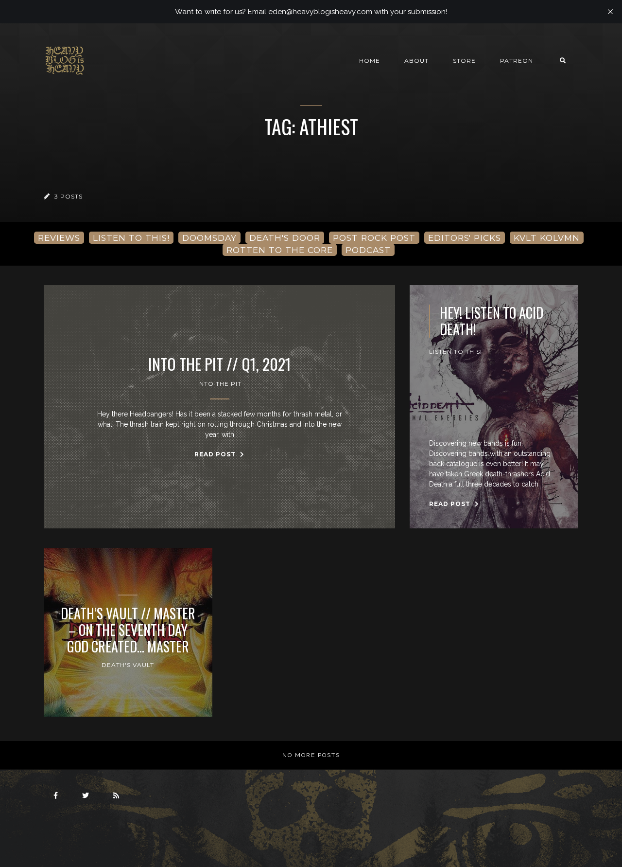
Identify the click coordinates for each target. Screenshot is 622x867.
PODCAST (368, 250)
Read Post (216, 454)
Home (369, 60)
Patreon (516, 60)
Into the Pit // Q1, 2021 (219, 364)
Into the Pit (219, 383)
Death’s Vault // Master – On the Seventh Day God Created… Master (128, 629)
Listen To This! (455, 351)
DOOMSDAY (209, 238)
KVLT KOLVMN (547, 238)
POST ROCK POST (374, 238)
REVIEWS (59, 238)
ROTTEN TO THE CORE (279, 250)
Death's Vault (128, 664)
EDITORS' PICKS (464, 238)
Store (464, 60)
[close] (610, 11)
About (416, 60)
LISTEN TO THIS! (131, 238)
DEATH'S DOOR (284, 238)
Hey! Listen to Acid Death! (491, 321)
